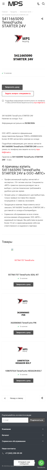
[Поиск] (43, 4)
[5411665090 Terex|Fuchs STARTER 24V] (23, 49)
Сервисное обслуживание (14, 441)
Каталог (5, 435)
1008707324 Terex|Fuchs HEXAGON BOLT (23, 371)
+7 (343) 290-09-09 (13, 453)
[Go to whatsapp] (41, 463)
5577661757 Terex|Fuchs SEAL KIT (23, 275)
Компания (6, 429)
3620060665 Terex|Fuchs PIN (23, 323)
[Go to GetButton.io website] (41, 467)
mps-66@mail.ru (39, 103)
